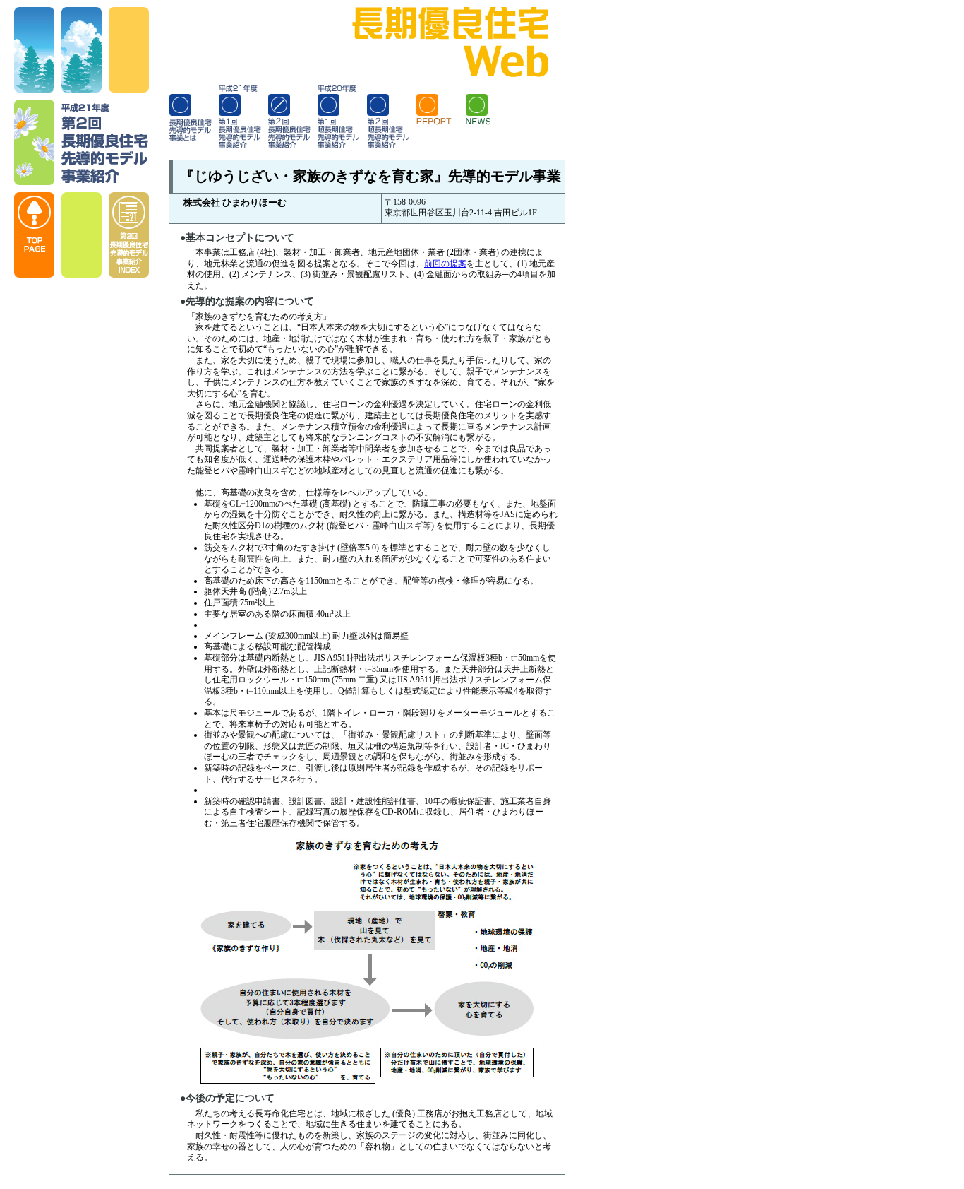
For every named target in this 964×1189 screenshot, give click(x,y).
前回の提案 (445, 263)
